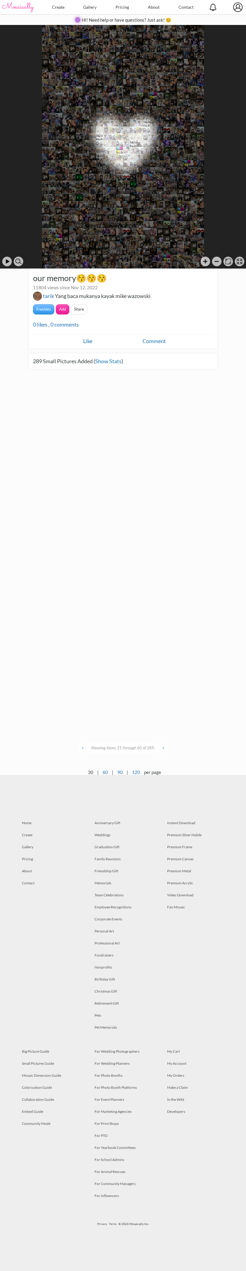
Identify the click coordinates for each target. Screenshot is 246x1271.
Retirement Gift (106, 1003)
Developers (176, 1111)
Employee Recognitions (112, 907)
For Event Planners (109, 1099)
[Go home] (228, 261)
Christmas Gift (105, 991)
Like (87, 341)
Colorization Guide (37, 1087)
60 (105, 772)
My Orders (175, 1075)
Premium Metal (179, 871)
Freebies (43, 309)
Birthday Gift (104, 979)
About (154, 7)
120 (136, 772)
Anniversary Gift (107, 823)
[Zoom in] (205, 261)
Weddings (102, 835)
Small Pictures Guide (38, 1063)
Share (79, 309)
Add (62, 309)
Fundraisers (103, 955)
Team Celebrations (109, 895)
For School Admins (109, 1159)
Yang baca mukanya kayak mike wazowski (103, 296)
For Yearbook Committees (115, 1147)
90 (120, 772)
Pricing (122, 7)
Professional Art (107, 943)
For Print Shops (106, 1123)
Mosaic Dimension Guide (41, 1075)
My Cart (173, 1051)
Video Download (180, 895)
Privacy (102, 1224)
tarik (48, 296)
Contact (186, 7)
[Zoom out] (217, 261)
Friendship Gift (106, 871)
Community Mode (36, 1123)
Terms (113, 1224)
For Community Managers (115, 1183)
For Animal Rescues (109, 1171)
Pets (97, 1015)
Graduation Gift (106, 847)
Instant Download (181, 823)
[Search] (18, 261)
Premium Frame (179, 847)
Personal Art (104, 931)
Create (58, 7)
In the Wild (175, 1099)
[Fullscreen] (239, 261)
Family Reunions (107, 859)
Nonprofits (103, 967)
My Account (176, 1063)
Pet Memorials (105, 1027)
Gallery (90, 7)
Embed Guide (32, 1111)
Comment (154, 341)
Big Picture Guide (35, 1051)
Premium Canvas (180, 859)
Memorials (102, 883)
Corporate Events (108, 919)
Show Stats (108, 361)
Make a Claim (177, 1087)
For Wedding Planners (112, 1063)
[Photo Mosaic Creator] (18, 7)
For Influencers (106, 1195)
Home (27, 823)
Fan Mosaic (176, 907)
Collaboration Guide (38, 1099)
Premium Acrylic (180, 883)
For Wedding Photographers (117, 1051)
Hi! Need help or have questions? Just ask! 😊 (126, 20)
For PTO (101, 1135)
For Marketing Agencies (113, 1111)
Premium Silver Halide (184, 835)
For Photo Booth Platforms (115, 1087)
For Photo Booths (108, 1075)
